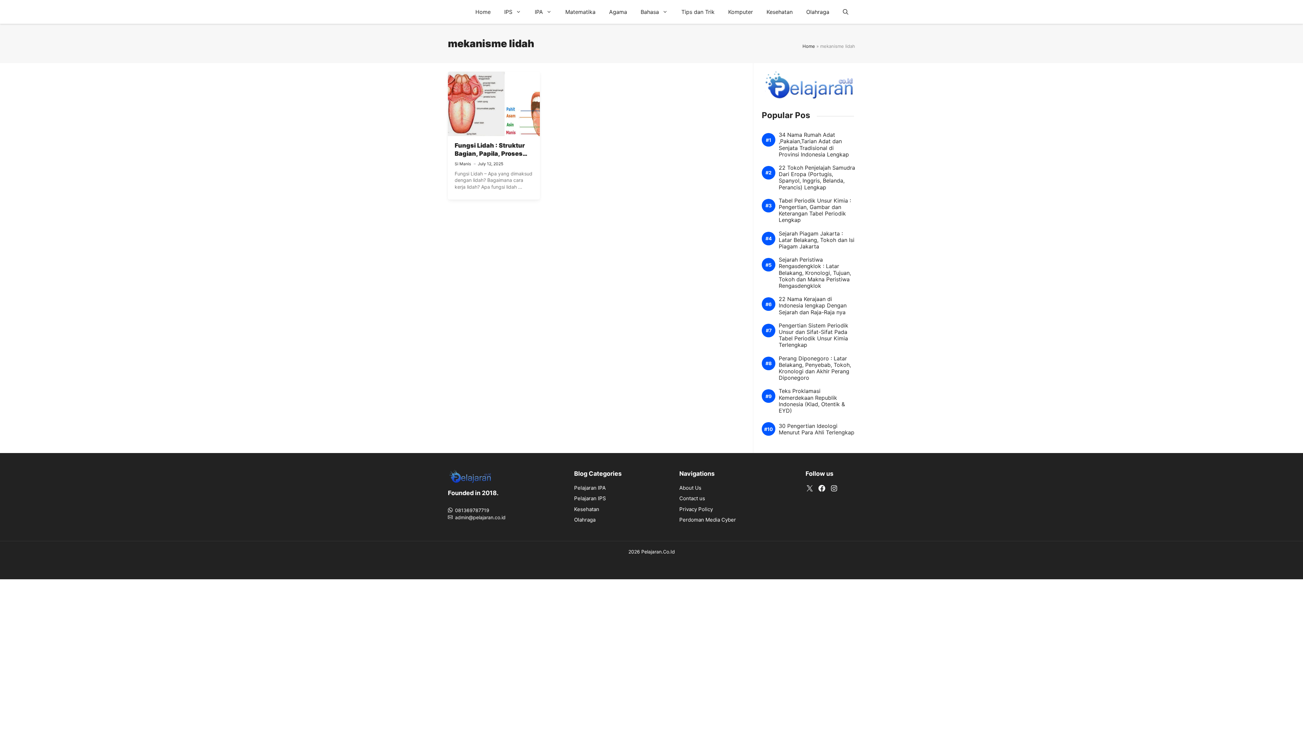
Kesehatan (780, 11)
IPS (508, 11)
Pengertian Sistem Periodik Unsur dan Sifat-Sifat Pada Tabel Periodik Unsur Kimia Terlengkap (813, 335)
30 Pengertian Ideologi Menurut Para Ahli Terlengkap (816, 429)
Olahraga (817, 11)
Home (483, 11)
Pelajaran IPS (590, 498)
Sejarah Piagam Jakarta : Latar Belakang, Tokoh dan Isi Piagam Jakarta (816, 240)
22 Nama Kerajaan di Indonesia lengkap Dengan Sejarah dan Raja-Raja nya (813, 305)
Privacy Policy (696, 509)
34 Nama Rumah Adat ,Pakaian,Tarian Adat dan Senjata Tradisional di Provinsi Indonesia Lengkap (814, 145)
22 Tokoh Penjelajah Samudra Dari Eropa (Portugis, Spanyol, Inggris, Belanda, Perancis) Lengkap (817, 178)
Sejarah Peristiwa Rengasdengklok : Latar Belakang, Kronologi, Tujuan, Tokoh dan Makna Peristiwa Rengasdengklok (815, 273)
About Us (690, 488)
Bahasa (650, 11)
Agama (618, 11)
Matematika (580, 11)
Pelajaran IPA (590, 488)
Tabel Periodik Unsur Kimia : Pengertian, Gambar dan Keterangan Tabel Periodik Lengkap (815, 211)
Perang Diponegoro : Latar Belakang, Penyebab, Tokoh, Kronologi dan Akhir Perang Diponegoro (815, 368)
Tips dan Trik (698, 11)
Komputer (740, 11)
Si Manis (463, 163)
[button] (845, 12)
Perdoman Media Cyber (707, 519)
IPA (539, 11)
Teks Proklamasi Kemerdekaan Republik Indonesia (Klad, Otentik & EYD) (812, 401)
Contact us (692, 498)
